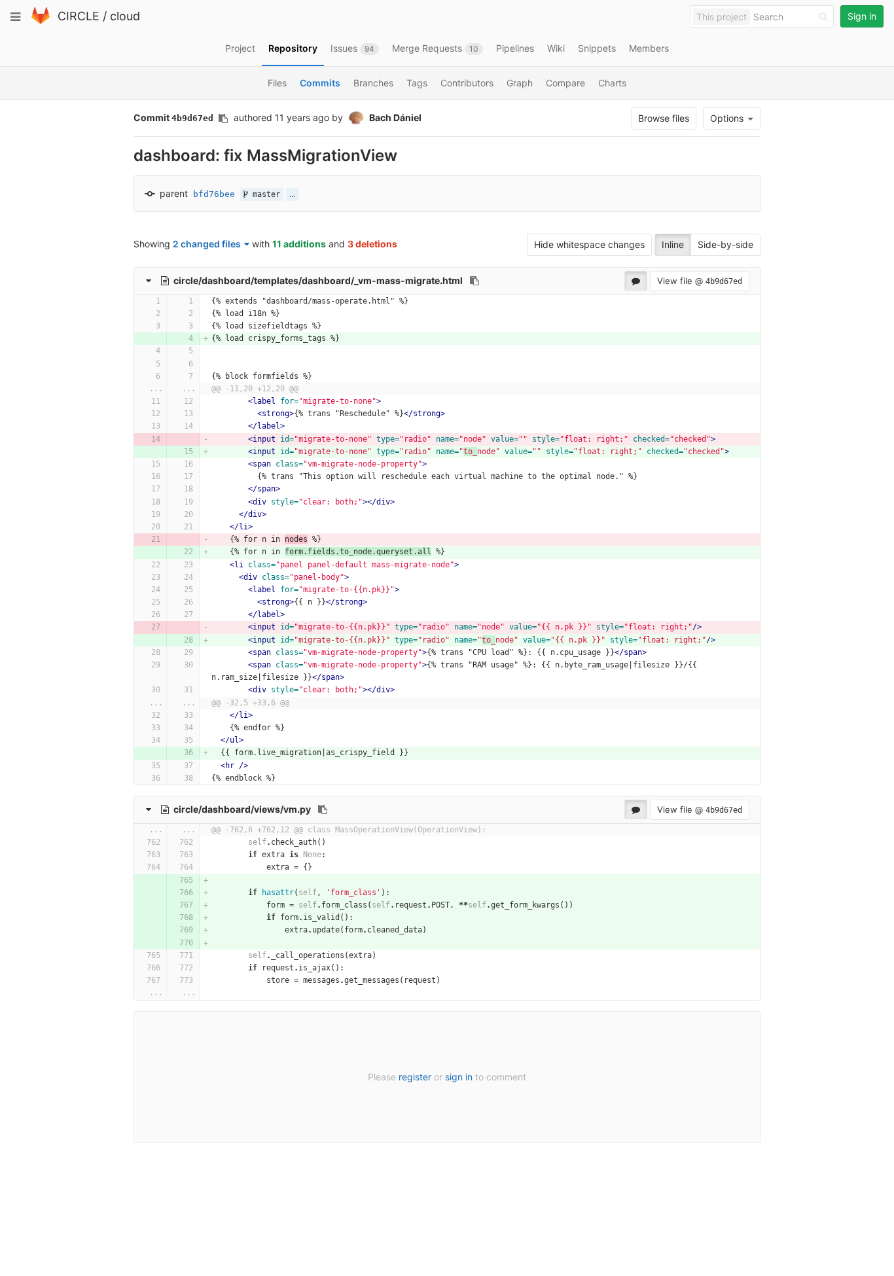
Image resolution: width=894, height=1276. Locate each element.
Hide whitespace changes (589, 244)
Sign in (862, 16)
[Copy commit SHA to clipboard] (223, 118)
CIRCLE (78, 16)
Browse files (663, 118)
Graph (520, 82)
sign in (459, 1076)
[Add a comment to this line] (134, 301)
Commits (320, 82)
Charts (612, 82)
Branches (373, 82)
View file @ (699, 280)
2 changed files (207, 243)
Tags (416, 82)
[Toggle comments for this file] (635, 281)
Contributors (466, 82)
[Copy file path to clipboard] (474, 280)
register (415, 1076)
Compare (565, 82)
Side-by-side (725, 244)
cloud (125, 16)
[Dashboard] (40, 21)
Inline (673, 244)
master (264, 194)
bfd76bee (214, 194)
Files (277, 82)
